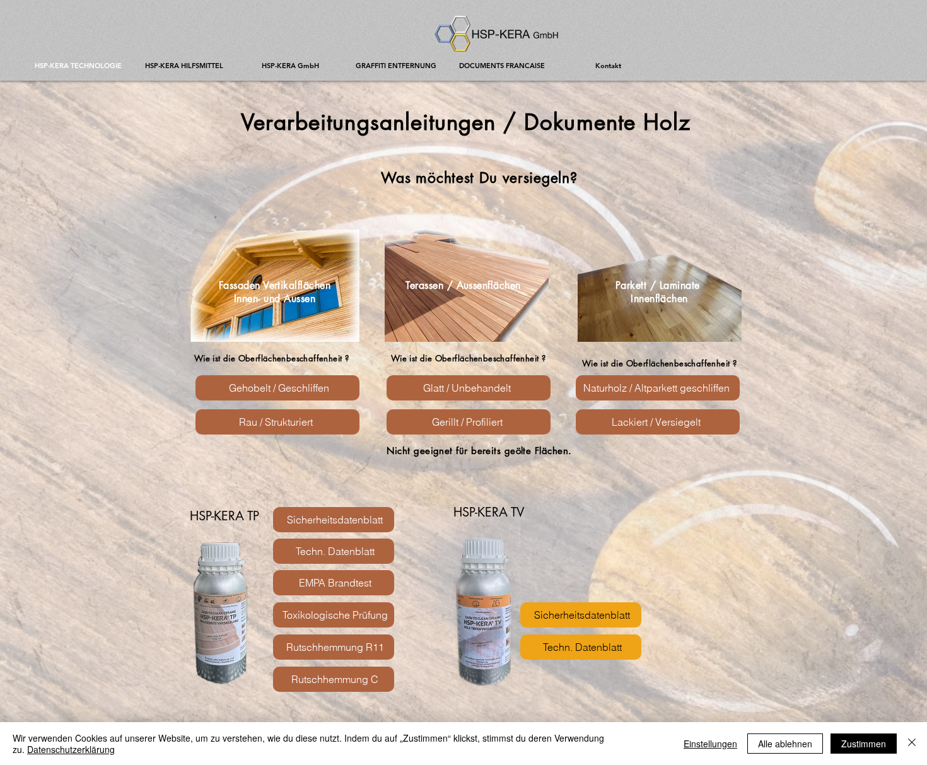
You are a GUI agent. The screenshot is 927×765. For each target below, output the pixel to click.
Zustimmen (863, 743)
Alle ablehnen (785, 743)
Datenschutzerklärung (71, 749)
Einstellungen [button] (710, 743)
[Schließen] (911, 743)
